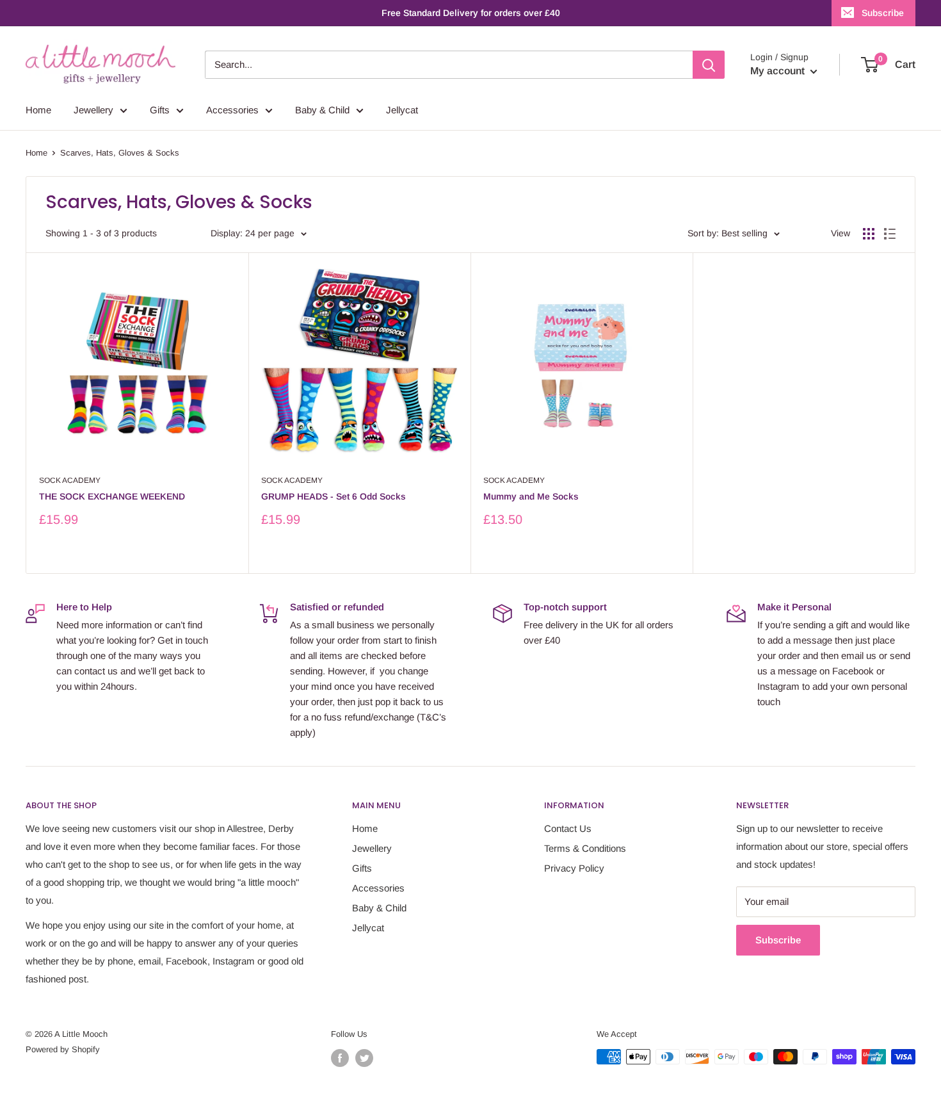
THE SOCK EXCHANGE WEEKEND (112, 496)
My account (778, 70)
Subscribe (883, 13)
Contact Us (567, 828)
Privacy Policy (574, 868)
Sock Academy (70, 480)
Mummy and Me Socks (531, 496)
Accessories (232, 109)
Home (38, 109)
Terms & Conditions (585, 848)
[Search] (709, 65)
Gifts (160, 109)
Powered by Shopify (63, 1049)
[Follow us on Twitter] (364, 1058)
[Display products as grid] (868, 234)
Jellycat (402, 109)
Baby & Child (322, 109)
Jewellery (93, 109)
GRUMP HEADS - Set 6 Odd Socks (333, 496)
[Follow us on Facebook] (340, 1058)
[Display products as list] (890, 234)
